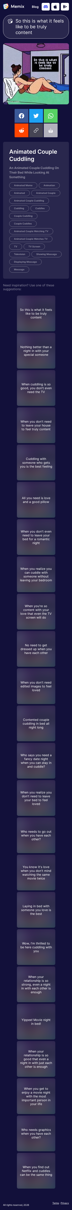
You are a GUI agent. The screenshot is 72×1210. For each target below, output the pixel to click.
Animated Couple (45, 193)
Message (19, 269)
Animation (49, 185)
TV (15, 246)
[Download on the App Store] (55, 7)
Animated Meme (23, 185)
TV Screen (34, 246)
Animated (19, 193)
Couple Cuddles (23, 223)
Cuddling (19, 208)
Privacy (65, 1203)
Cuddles (40, 208)
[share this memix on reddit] (21, 130)
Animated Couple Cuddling (29, 200)
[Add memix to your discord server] (46, 7)
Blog (35, 7)
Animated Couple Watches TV (31, 238)
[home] (13, 6)
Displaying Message (25, 261)
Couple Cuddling (23, 215)
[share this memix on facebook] (21, 116)
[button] (36, 130)
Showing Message (46, 254)
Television (19, 254)
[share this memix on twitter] (36, 116)
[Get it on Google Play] (65, 7)
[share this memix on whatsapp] (51, 116)
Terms (55, 1203)
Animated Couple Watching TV (31, 231)
